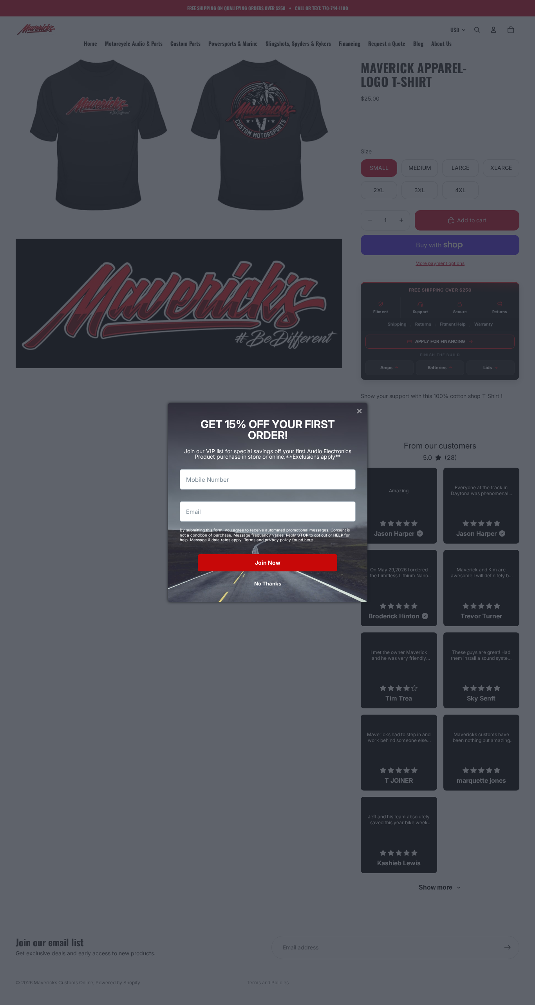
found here (302, 539)
